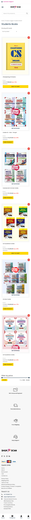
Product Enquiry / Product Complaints (11, 486)
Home (2, 20)
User (21, 518)
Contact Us (4, 475)
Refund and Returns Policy (8, 484)
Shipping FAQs (5, 480)
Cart (28, 518)
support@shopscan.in (9, 496)
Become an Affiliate (6, 488)
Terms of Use (4, 482)
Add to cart (15, 86)
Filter (4, 380)
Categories (12, 518)
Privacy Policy (4, 478)
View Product (8, 142)
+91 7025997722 (8, 494)
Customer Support (8, 1)
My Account (4, 472)
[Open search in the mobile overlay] (15, 13)
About (3, 470)
